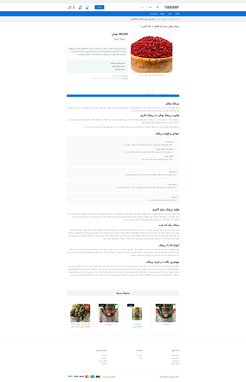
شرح (175, 94)
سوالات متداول (175, 363)
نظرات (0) (150, 94)
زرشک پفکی (101, 78)
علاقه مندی (104, 363)
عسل (169, 14)
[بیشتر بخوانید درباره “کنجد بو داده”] (141, 321)
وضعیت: (122, 39)
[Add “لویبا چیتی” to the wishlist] (105, 321)
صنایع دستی (154, 14)
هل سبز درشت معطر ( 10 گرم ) (80, 324)
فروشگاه (105, 355)
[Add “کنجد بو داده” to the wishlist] (133, 321)
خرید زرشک (109, 78)
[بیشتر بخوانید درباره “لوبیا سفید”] (169, 321)
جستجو (99, 7)
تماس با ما (139, 355)
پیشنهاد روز (104, 358)
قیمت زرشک (94, 78)
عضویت (69, 8)
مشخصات (163, 94)
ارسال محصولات (175, 355)
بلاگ (141, 358)
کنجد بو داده (137, 324)
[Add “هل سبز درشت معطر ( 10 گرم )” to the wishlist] (76, 321)
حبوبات (162, 14)
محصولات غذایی (117, 76)
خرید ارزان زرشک (116, 78)
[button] (84, 321)
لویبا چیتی (108, 324)
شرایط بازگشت (175, 361)
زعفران (177, 14)
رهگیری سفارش (175, 358)
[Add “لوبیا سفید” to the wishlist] (162, 321)
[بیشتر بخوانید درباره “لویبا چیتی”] (112, 321)
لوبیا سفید (166, 324)
